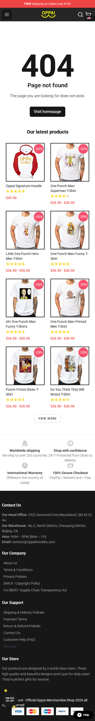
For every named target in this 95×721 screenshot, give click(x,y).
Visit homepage (47, 111)
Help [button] (86, 715)
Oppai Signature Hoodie (24, 186)
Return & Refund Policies (21, 626)
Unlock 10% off (10, 699)
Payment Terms (15, 619)
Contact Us (11, 633)
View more (47, 418)
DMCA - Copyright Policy (21, 583)
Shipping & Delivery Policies (23, 612)
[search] (80, 14)
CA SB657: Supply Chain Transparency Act (35, 590)
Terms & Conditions (18, 570)
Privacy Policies (15, 576)
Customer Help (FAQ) (19, 640)
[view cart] (88, 14)
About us (10, 563)
